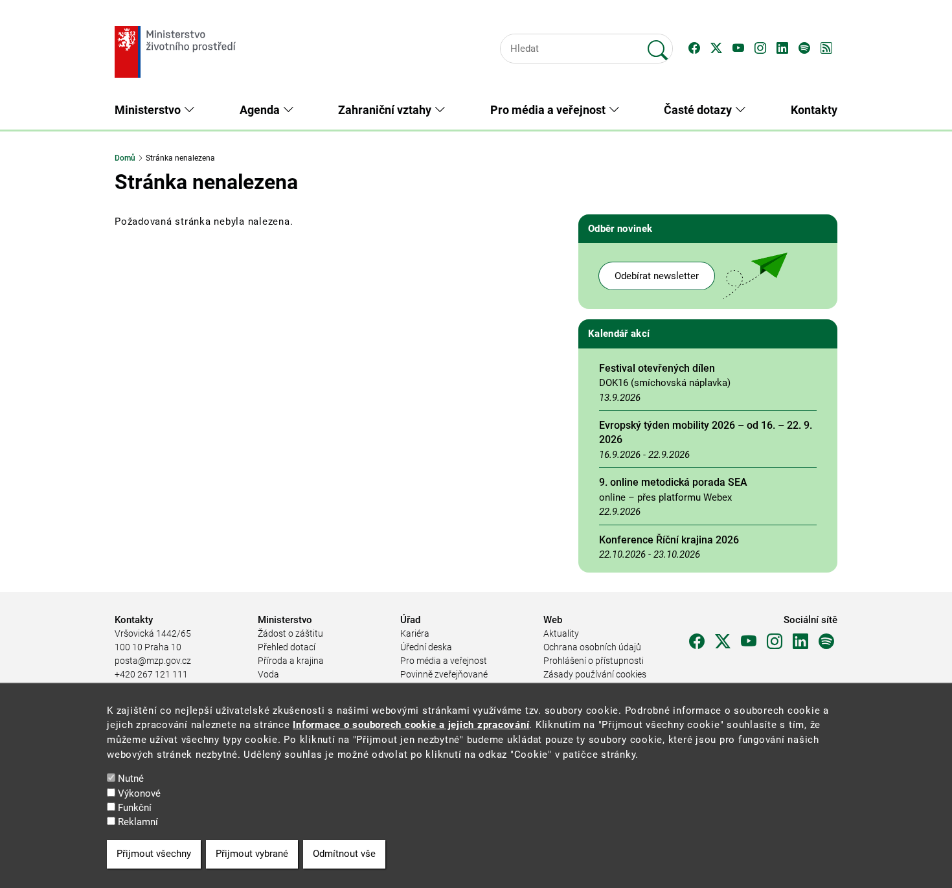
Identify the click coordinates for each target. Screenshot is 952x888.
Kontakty (814, 110)
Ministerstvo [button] (149, 110)
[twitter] (723, 642)
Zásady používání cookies (594, 674)
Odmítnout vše (344, 854)
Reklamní (138, 822)
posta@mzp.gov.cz (153, 660)
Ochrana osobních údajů (592, 647)
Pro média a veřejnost (443, 660)
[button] (694, 48)
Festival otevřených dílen (657, 368)
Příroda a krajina (291, 660)
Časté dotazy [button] (699, 110)
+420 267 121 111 (151, 674)
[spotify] (826, 642)
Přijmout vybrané (252, 854)
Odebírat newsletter (657, 276)
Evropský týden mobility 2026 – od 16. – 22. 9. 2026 (705, 432)
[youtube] (748, 642)
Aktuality (561, 633)
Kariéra (414, 633)
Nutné (131, 778)
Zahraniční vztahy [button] (386, 110)
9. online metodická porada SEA (673, 482)
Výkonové (139, 793)
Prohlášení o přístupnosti (593, 660)
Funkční (135, 808)
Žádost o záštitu (290, 633)
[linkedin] (800, 642)
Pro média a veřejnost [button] (549, 110)
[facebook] (697, 642)
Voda (268, 674)
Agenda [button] (261, 110)
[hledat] (658, 44)
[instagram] (774, 642)
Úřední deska (426, 647)
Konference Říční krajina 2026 (669, 540)
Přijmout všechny (154, 854)
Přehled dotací (286, 647)
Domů (125, 158)
